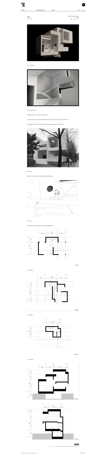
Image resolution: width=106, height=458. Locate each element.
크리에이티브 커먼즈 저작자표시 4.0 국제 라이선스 (64, 446)
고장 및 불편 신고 (82, 453)
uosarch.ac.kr (27, 453)
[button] (79, 10)
